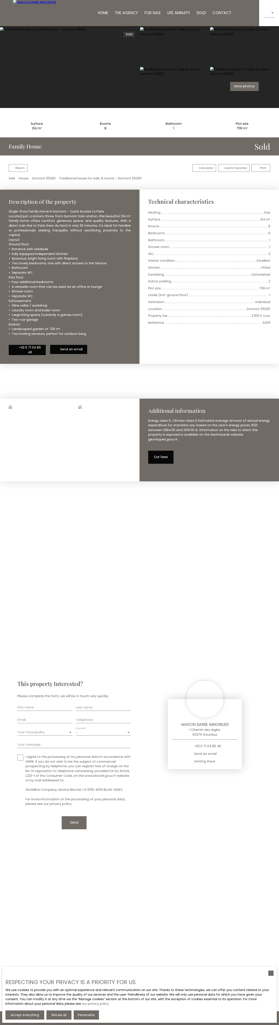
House (24, 178)
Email (21, 720)
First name (25, 707)
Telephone (84, 720)
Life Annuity (178, 12)
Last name (84, 707)
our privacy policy (95, 1003)
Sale (12, 178)
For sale (153, 12)
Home (103, 12)
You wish (81, 728)
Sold (201, 12)
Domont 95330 (44, 178)
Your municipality (31, 732)
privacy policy (60, 804)
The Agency (126, 12)
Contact (222, 12)
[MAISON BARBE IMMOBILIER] (35, 13)
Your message (29, 745)
